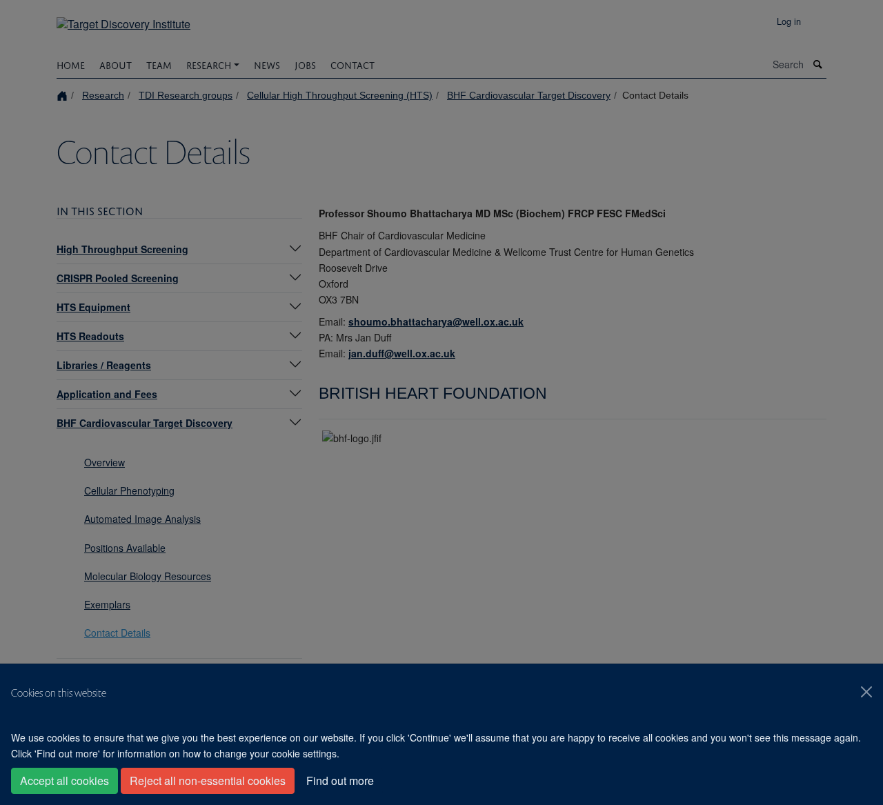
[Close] (866, 692)
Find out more (340, 780)
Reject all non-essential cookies (208, 780)
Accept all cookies (64, 780)
